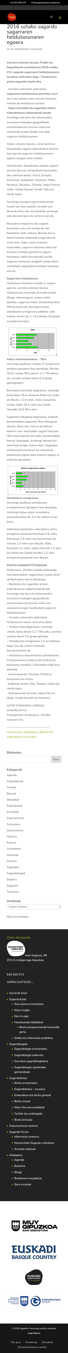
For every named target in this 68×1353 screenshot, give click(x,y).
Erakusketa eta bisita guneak (32, 1095)
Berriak (24, 49)
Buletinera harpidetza (28, 1178)
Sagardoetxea (18, 1078)
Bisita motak (22, 1101)
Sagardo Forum (19, 1132)
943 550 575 (15, 974)
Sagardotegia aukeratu (28, 1055)
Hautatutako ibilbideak (28, 1022)
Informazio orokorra (26, 1137)
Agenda (12, 775)
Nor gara (16, 1342)
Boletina (19, 1166)
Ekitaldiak (13, 800)
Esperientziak (15, 818)
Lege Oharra (34, 1333)
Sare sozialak (22, 1184)
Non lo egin (21, 1016)
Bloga (18, 1172)
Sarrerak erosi (18, 993)
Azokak (11, 787)
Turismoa (13, 892)
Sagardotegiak (16, 873)
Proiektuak (31, 1342)
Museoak (12, 855)
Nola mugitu (22, 1010)
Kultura (11, 843)
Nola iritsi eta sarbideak (29, 1107)
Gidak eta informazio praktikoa (33, 1038)
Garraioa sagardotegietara (31, 1061)
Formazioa (13, 824)
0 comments (36, 49)
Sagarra (12, 879)
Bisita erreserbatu (25, 1083)
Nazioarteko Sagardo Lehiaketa (34, 1143)
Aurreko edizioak (25, 1149)
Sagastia (12, 886)
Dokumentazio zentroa (23, 1126)
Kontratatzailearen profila (32, 1347)
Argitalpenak (15, 781)
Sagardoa (13, 867)
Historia (12, 836)
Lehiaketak (14, 849)
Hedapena (15, 1155)
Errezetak (13, 812)
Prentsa (12, 861)
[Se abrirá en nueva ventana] (34, 982)
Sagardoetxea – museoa (29, 1089)
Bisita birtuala (23, 1120)
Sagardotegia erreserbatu (30, 1049)
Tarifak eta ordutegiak (28, 1114)
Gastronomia (15, 830)
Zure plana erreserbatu (29, 1004)
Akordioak (47, 1342)
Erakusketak (14, 806)
